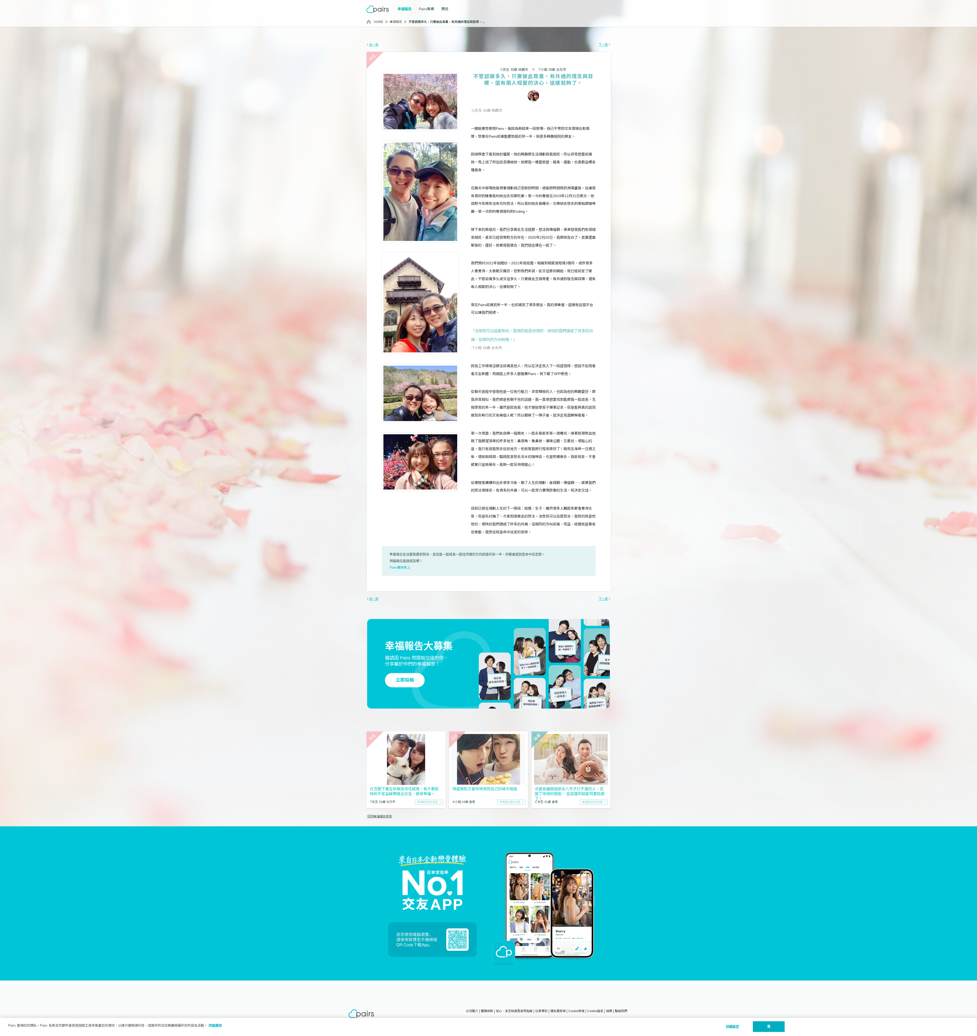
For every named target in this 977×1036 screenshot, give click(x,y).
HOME (378, 22)
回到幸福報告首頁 (379, 816)
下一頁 (603, 45)
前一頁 (373, 45)
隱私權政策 (558, 1011)
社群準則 (541, 1011)
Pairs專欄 (426, 9)
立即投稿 (405, 680)
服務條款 (487, 1011)
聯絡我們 (621, 1011)
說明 (609, 1011)
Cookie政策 (576, 1011)
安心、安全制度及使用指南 (514, 1011)
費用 (444, 9)
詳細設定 (732, 1026)
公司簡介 (472, 1011)
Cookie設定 (595, 1011)
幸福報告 (396, 22)
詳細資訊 (215, 1025)
